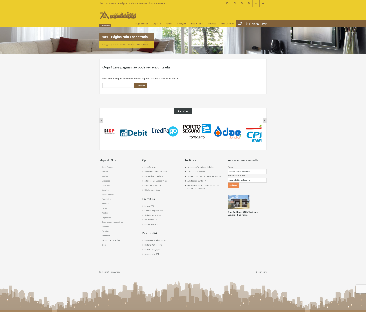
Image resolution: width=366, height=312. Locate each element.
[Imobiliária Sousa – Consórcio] (183, 132)
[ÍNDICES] (120, 132)
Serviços (105, 227)
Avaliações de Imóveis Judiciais (200, 167)
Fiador (104, 208)
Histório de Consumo (153, 245)
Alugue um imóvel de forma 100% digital (204, 176)
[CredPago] (152, 132)
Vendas (169, 23)
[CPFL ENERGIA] (246, 132)
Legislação (106, 217)
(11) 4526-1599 (256, 23)
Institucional (197, 23)
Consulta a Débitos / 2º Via (156, 172)
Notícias (212, 23)
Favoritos (105, 231)
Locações (181, 23)
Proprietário (106, 199)
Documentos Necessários (112, 222)
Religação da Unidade (154, 176)
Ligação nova (150, 167)
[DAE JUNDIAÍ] (214, 132)
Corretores (106, 185)
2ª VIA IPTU (149, 206)
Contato (105, 172)
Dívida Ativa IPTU (151, 220)
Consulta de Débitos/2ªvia (155, 240)
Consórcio (106, 236)
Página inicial (141, 23)
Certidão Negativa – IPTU (155, 211)
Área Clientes (227, 23)
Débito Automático (152, 190)
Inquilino (105, 204)
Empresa (157, 23)
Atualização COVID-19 (196, 181)
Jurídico (105, 213)
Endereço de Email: (236, 175)
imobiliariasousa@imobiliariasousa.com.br (148, 3)
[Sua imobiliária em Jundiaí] (118, 18)
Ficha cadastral (108, 195)
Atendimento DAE (152, 254)
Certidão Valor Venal (153, 215)
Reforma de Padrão (153, 185)
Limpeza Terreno (151, 224)
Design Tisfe (261, 272)
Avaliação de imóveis (196, 172)
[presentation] (101, 120)
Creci (104, 245)
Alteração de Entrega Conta (156, 181)
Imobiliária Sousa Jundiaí (109, 272)
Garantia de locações (111, 240)
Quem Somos (107, 167)
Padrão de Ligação (152, 249)
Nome (230, 167)
